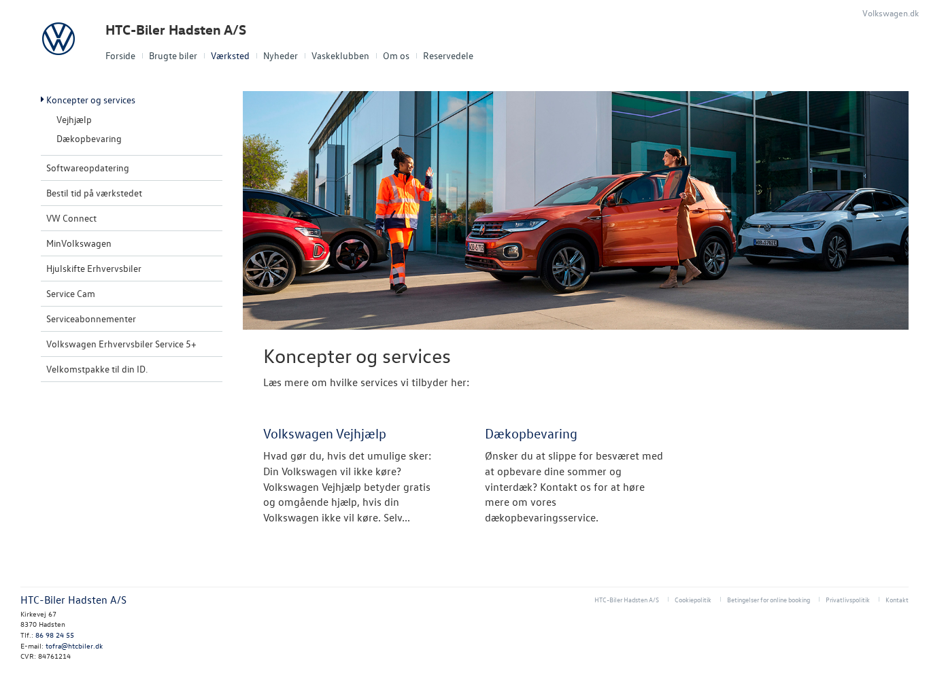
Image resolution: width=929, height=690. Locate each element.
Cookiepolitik (693, 599)
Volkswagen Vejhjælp (324, 433)
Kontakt (897, 599)
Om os (396, 55)
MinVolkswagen (79, 243)
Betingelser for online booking (768, 599)
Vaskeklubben (340, 55)
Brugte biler (173, 55)
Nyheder (280, 55)
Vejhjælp (74, 119)
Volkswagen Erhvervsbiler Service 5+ (121, 343)
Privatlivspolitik (848, 599)
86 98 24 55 (54, 634)
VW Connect (71, 217)
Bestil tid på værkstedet (94, 192)
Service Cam (70, 293)
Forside (120, 55)
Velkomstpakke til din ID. (97, 368)
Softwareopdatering (87, 167)
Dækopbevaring (89, 138)
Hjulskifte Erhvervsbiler (93, 268)
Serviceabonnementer (91, 318)
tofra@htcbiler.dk (74, 645)
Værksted (230, 55)
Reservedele (448, 55)
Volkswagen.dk (890, 12)
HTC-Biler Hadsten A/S (175, 29)
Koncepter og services (90, 99)
